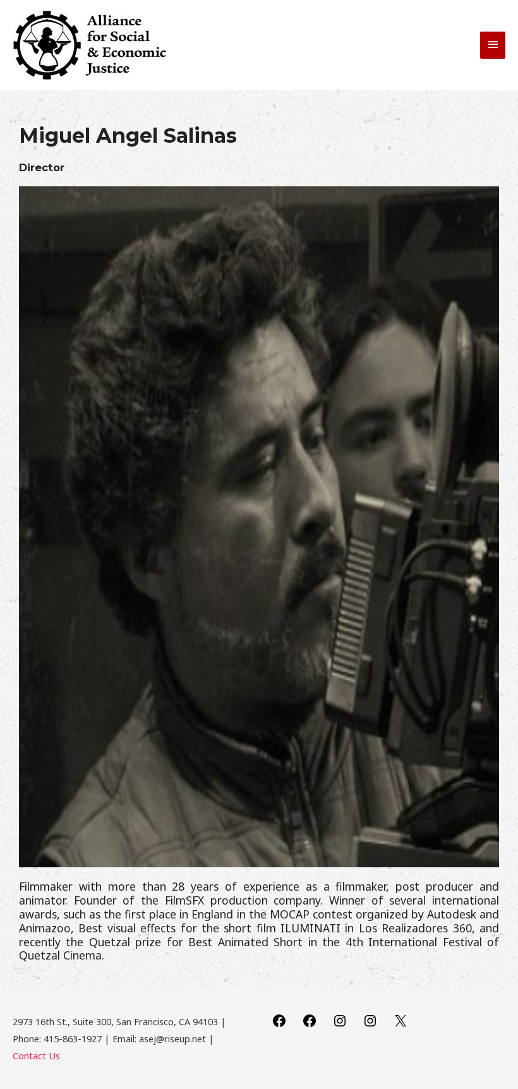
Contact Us (36, 1055)
